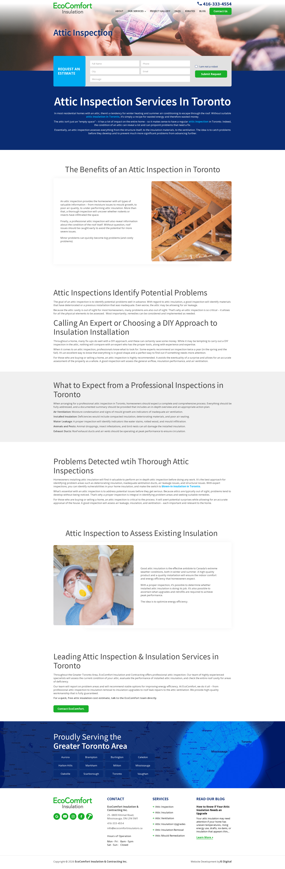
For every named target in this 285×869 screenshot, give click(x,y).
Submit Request (211, 74)
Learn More (203, 837)
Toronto (117, 773)
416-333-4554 (217, 4)
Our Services (136, 11)
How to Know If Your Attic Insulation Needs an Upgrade (213, 810)
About (119, 11)
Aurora (65, 757)
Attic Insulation (164, 812)
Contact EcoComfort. (71, 708)
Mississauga (143, 765)
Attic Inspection (164, 806)
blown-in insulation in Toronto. (181, 486)
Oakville (65, 773)
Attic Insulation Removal (169, 830)
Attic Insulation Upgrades (170, 824)
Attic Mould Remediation (170, 835)
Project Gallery (160, 11)
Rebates (190, 11)
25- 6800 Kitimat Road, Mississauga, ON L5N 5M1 (122, 816)
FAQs (178, 11)
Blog (202, 11)
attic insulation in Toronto (102, 116)
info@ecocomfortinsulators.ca (124, 828)
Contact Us (220, 11)
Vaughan (143, 773)
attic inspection (198, 121)
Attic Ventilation (164, 818)
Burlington (117, 757)
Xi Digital (226, 861)
